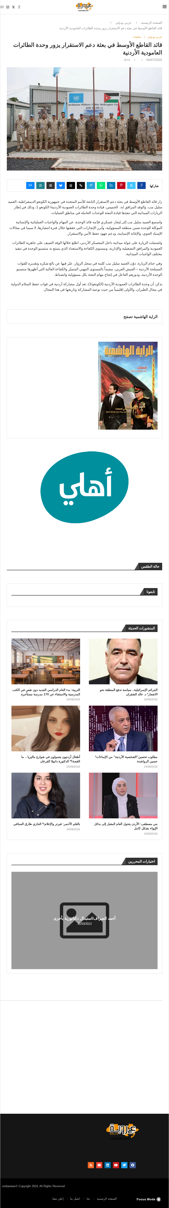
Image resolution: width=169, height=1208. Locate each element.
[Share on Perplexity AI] (40, 185)
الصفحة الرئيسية (151, 22)
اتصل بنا (75, 1198)
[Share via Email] (30, 185)
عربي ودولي (123, 22)
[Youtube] (2, 7)
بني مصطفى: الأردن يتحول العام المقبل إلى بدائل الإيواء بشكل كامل (126, 826)
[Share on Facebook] (141, 185)
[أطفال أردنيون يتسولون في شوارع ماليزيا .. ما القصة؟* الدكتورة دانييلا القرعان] (45, 728)
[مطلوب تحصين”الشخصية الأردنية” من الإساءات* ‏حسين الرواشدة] (123, 728)
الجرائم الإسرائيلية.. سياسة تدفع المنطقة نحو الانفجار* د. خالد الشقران (129, 692)
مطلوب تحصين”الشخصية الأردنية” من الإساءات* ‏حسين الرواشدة (126, 759)
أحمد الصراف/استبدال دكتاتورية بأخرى (84, 918)
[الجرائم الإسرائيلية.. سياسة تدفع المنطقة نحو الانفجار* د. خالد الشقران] (123, 661)
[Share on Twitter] (131, 185)
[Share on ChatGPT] (50, 185)
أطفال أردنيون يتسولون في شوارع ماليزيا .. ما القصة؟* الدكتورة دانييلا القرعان (50, 759)
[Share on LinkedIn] (111, 185)
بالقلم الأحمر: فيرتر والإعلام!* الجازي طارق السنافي (46, 824)
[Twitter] (13, 7)
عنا (88, 1198)
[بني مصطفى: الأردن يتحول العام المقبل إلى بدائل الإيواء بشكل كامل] (123, 795)
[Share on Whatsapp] (101, 185)
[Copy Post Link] (81, 185)
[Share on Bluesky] (61, 185)
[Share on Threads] (71, 185)
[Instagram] (7, 7)
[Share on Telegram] (91, 185)
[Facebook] (19, 7)
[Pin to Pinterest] (121, 185)
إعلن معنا (58, 1198)
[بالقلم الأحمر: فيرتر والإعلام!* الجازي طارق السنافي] (45, 795)
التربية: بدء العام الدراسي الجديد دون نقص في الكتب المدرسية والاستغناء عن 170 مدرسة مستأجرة (46, 692)
